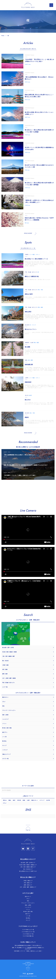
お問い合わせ (28, 967)
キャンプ (28, 920)
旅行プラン (28, 913)
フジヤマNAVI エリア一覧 (28, 929)
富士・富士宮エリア (28, 869)
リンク (28, 970)
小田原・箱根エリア (28, 880)
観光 (10, 800)
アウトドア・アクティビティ (28, 903)
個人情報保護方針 (28, 962)
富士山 (5, 800)
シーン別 (28, 915)
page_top (28, 828)
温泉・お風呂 (28, 905)
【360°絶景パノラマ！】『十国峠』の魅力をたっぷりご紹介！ (28, 951)
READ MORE (28, 233)
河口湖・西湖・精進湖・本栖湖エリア (28, 864)
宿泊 (28, 900)
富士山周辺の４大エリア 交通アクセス (28, 871)
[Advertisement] (28, 494)
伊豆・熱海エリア (28, 882)
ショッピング (28, 907)
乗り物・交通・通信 (28, 911)
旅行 (14, 800)
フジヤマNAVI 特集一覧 (28, 936)
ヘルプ (28, 966)
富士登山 (28, 918)
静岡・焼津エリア (28, 885)
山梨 (28, 800)
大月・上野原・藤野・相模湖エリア (28, 887)
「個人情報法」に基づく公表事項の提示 (28, 963)
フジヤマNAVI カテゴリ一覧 (28, 931)
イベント (28, 909)
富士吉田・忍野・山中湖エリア (28, 862)
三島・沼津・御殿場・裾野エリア (28, 866)
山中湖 (48, 800)
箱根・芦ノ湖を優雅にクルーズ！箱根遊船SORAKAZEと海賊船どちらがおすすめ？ (28, 948)
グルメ (5, 803)
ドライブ (42, 800)
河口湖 (19, 800)
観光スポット (35, 800)
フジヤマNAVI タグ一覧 (28, 933)
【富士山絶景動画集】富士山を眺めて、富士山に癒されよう (28, 945)
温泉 (24, 800)
